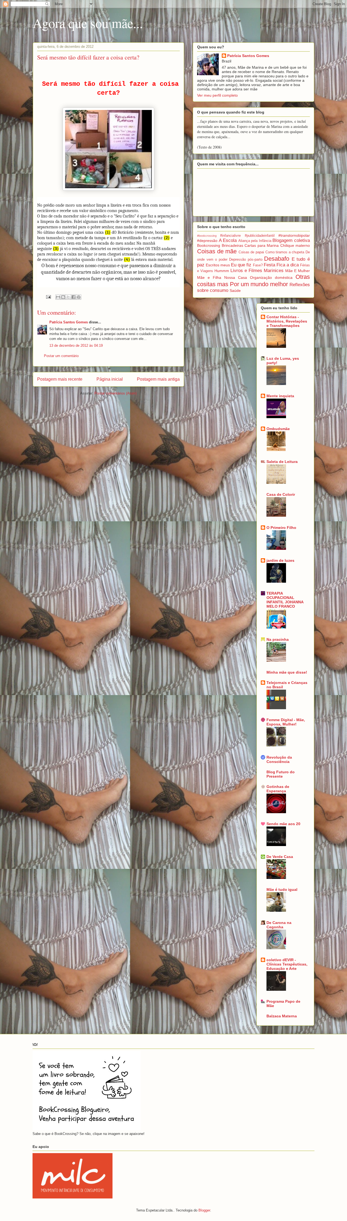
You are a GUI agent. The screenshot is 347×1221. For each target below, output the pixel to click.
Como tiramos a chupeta (284, 252)
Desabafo (276, 258)
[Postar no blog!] (63, 297)
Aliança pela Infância (254, 241)
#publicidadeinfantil (260, 236)
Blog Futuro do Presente (280, 774)
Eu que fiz (241, 264)
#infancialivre (230, 236)
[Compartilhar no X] (68, 297)
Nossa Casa (235, 277)
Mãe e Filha (209, 277)
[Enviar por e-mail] (58, 297)
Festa (269, 264)
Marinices (274, 270)
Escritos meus (218, 265)
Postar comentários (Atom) (115, 393)
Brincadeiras (232, 245)
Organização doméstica (271, 277)
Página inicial (110, 379)
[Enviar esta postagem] (48, 297)
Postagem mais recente (59, 379)
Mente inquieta (280, 396)
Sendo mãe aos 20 (283, 824)
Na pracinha (277, 639)
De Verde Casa (279, 856)
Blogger (204, 1210)
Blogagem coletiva (291, 240)
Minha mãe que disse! (286, 672)
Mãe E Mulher (297, 271)
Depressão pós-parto (245, 259)
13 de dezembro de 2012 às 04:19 (76, 345)
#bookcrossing (207, 235)
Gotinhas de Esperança (277, 788)
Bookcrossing (208, 245)
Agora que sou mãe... (88, 22)
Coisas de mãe (217, 251)
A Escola (228, 240)
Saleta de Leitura (282, 461)
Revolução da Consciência (279, 759)
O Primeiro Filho (281, 527)
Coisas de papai (251, 252)
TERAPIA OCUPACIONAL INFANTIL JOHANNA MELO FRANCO (284, 599)
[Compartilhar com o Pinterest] (78, 297)
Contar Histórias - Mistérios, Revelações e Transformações (286, 321)
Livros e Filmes (246, 270)
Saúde (235, 290)
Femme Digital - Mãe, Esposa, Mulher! (285, 722)
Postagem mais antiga (158, 379)
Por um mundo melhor (259, 284)
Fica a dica (288, 264)
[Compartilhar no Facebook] (73, 297)
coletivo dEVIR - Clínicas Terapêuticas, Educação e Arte (286, 964)
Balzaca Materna (281, 1016)
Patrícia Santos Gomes (68, 322)
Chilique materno (295, 245)
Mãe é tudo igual (281, 889)
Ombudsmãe (278, 429)
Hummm (221, 271)
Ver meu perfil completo (217, 95)
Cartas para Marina (262, 245)
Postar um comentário (61, 356)
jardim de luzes (280, 560)
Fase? (258, 265)
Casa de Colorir (280, 494)
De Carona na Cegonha (278, 924)
